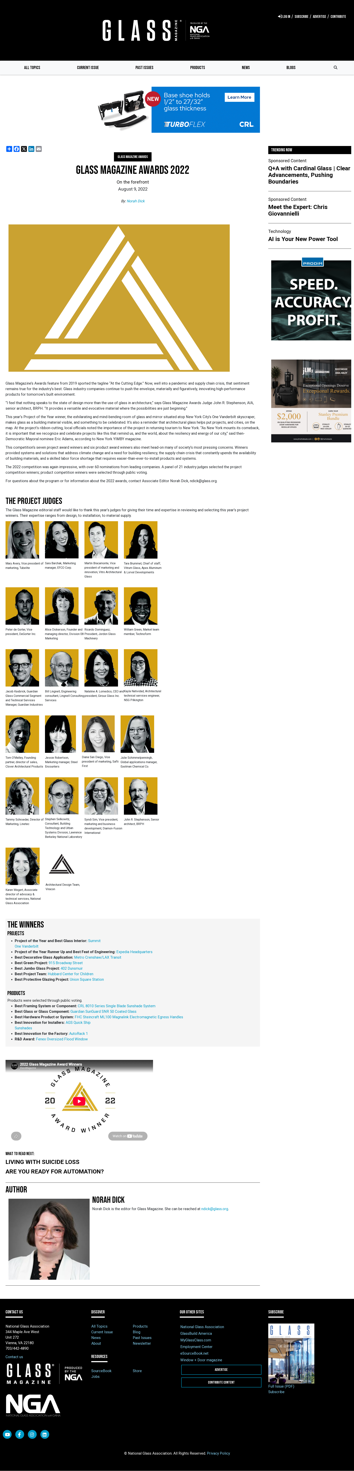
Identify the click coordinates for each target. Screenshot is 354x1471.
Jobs (95, 1376)
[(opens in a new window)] (177, 110)
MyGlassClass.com (195, 1340)
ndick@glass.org (214, 1209)
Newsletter (142, 1343)
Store (137, 1371)
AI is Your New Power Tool (303, 238)
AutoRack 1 (78, 1033)
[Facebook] (19, 1434)
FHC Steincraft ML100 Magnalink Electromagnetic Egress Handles (129, 1017)
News (246, 67)
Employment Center (196, 1347)
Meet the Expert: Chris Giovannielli (298, 210)
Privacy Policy (218, 1453)
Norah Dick (136, 201)
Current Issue (88, 67)
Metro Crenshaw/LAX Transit (97, 957)
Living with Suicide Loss (42, 1161)
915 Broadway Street (66, 963)
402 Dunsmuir (72, 968)
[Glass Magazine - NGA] (155, 30)
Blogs (291, 67)
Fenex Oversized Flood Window (62, 1039)
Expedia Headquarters (134, 952)
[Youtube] (7, 1434)
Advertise (221, 1370)
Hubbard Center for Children (70, 974)
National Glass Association (202, 1327)
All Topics (32, 67)
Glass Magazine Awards (133, 157)
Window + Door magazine (201, 1360)
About (96, 1343)
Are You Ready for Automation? (55, 1171)
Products (197, 67)
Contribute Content (221, 1382)
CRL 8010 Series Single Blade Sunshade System (116, 1006)
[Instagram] (32, 1434)
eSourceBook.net (194, 1353)
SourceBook (101, 1371)
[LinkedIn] (44, 1434)
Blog (136, 1332)
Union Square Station (87, 979)
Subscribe (276, 1392)
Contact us (14, 1357)
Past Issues (144, 67)
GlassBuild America (196, 1333)
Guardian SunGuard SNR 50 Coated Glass (103, 1011)
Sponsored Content (287, 160)
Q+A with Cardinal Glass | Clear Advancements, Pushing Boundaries (309, 175)
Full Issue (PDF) (281, 1386)
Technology (279, 231)
